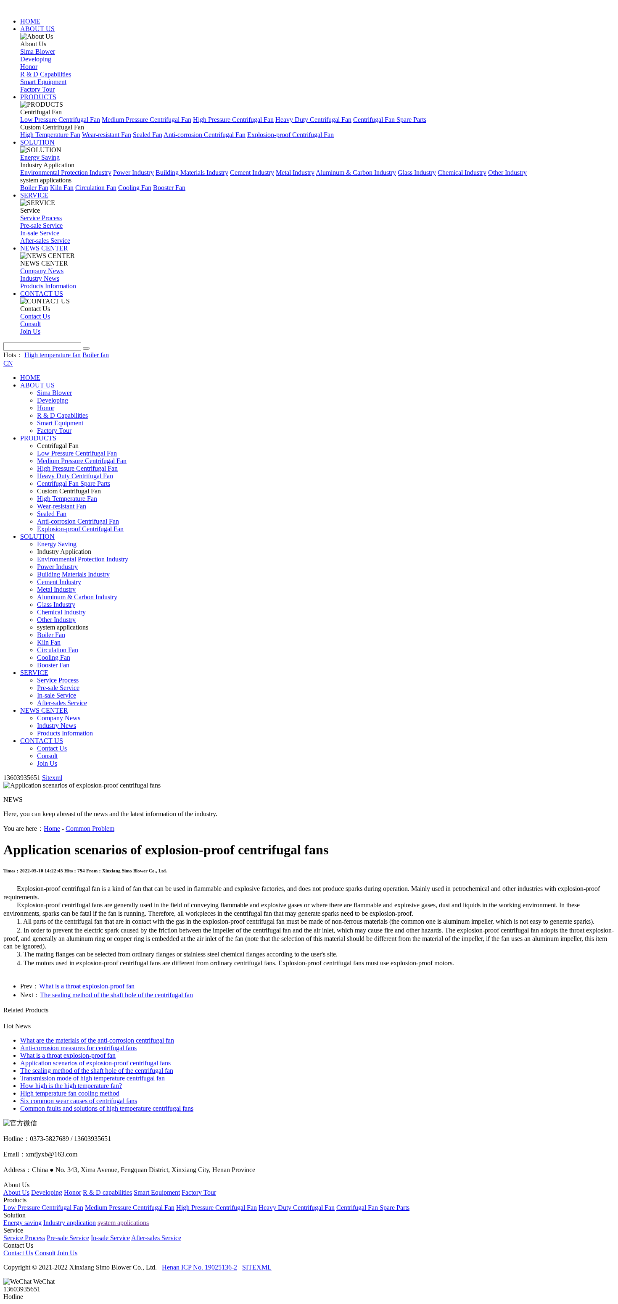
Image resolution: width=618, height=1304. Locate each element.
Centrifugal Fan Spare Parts (389, 119)
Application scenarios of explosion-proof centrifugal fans (95, 1063)
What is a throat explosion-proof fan (87, 986)
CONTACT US (41, 293)
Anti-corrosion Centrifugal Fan (205, 134)
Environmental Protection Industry (65, 172)
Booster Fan (169, 187)
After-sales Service (45, 240)
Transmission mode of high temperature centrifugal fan (92, 1078)
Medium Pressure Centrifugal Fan (146, 119)
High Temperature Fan (50, 134)
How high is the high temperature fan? (71, 1085)
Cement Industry (252, 172)
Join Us (30, 331)
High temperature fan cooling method (69, 1093)
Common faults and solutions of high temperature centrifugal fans (106, 1108)
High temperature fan (52, 354)
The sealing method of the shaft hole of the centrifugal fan (116, 994)
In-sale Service (39, 233)
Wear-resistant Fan (106, 134)
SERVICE (34, 195)
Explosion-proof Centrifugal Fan (290, 134)
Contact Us (35, 316)
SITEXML (257, 1267)
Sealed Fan (147, 134)
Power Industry (133, 172)
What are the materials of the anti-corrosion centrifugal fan (97, 1040)
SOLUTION (37, 142)
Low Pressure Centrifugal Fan (60, 119)
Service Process (41, 217)
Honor (28, 66)
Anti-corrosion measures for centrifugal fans (78, 1047)
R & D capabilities (107, 1192)
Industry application (69, 1222)
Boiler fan (95, 354)
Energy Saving (40, 157)
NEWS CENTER (44, 248)
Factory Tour (37, 89)
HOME (30, 21)
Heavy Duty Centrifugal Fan (313, 119)
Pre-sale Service (41, 225)
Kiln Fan (62, 187)
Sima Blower (37, 51)
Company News (41, 270)
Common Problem (90, 828)
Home (52, 828)
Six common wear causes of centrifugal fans (78, 1100)
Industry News (39, 278)
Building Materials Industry (192, 172)
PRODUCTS (38, 96)
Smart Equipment (43, 81)
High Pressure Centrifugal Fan (233, 119)
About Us (16, 1192)
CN (8, 363)
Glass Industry (417, 172)
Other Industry (507, 172)
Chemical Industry (462, 172)
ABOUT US (37, 28)
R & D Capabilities (45, 74)
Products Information (48, 286)
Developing (35, 59)
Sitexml (52, 777)
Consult (30, 323)
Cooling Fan (134, 187)
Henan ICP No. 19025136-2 (199, 1267)
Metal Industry (295, 172)
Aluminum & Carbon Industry (356, 172)
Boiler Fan (34, 187)
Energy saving (22, 1222)
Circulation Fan (95, 187)
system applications (123, 1222)
